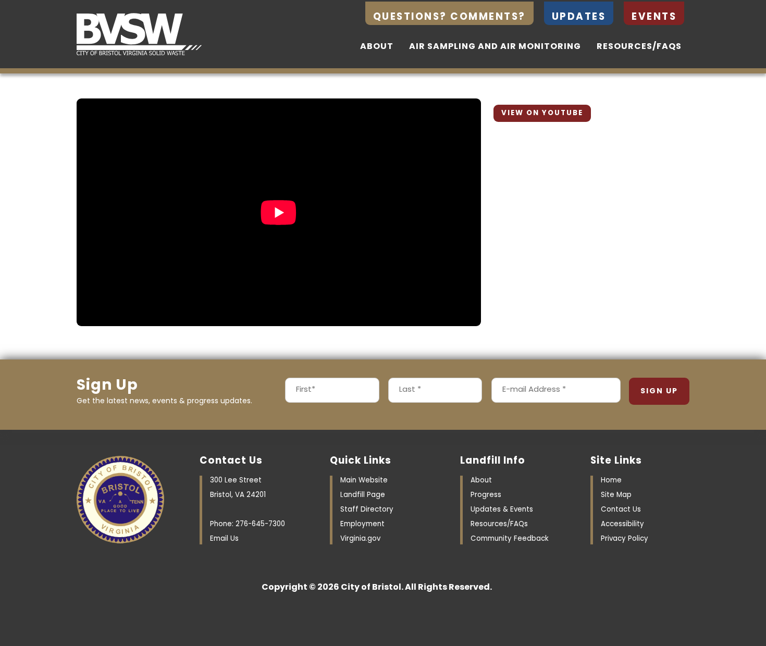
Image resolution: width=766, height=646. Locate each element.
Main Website (364, 480)
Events (654, 17)
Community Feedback (510, 539)
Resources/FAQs (639, 47)
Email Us (224, 539)
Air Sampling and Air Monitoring (495, 47)
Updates (579, 17)
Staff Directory (366, 509)
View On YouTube (542, 113)
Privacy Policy (624, 539)
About (376, 47)
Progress (486, 495)
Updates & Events (502, 509)
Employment (362, 524)
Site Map (616, 495)
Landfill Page (362, 495)
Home (611, 480)
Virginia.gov (360, 539)
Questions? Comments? (449, 17)
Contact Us (621, 509)
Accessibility (622, 524)
